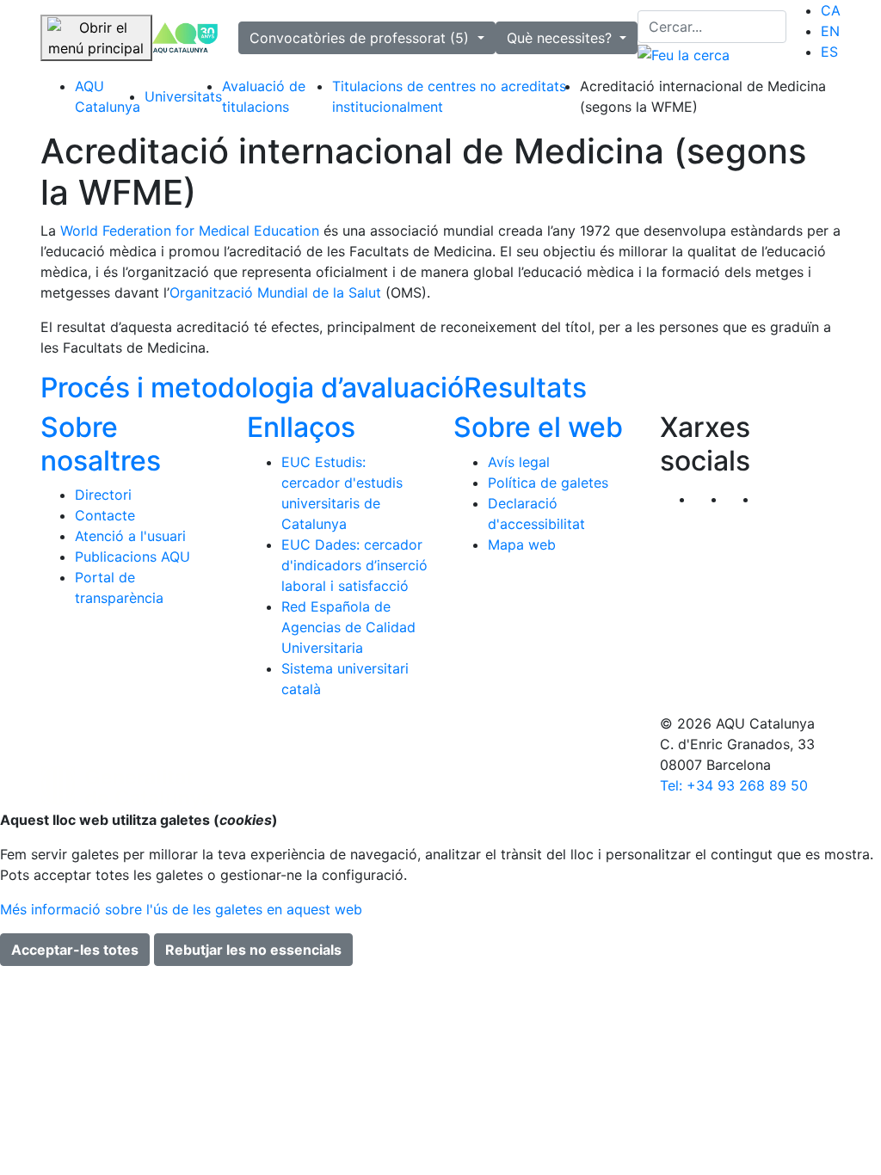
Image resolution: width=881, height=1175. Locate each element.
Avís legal (519, 462)
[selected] (185, 38)
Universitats (183, 96)
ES (829, 51)
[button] (774, 499)
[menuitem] (831, 10)
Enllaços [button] (301, 427)
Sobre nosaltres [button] (100, 443)
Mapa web (522, 544)
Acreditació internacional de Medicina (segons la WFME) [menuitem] (703, 96)
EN (830, 31)
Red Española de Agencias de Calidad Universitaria (348, 627)
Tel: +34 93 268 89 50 (734, 785)
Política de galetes (548, 482)
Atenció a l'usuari (130, 535)
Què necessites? (561, 37)
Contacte (105, 515)
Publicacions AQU (132, 556)
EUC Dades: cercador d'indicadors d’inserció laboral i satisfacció (354, 565)
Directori (103, 494)
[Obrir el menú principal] (96, 38)
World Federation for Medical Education (189, 230)
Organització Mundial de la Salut (277, 292)
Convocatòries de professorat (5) (361, 37)
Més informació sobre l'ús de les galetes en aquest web (181, 909)
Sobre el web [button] (538, 427)
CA (831, 10)
